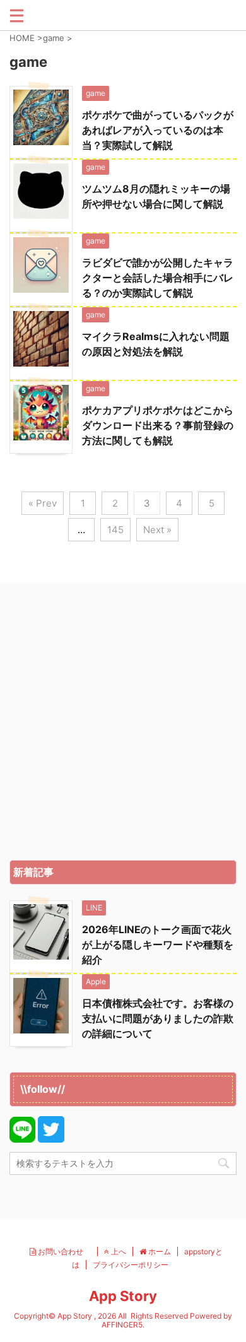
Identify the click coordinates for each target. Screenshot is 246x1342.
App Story (123, 1296)
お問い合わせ (63, 1251)
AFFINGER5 (122, 1324)
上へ (117, 1251)
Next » (157, 530)
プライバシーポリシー (130, 1264)
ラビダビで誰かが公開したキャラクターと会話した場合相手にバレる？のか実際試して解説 (157, 277)
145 (115, 530)
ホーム (158, 1251)
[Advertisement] (123, 724)
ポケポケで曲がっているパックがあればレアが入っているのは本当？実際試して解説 (157, 130)
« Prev (42, 503)
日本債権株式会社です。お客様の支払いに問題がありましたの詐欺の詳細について (157, 1018)
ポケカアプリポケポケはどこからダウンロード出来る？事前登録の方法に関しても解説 (157, 425)
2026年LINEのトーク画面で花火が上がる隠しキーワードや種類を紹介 (157, 944)
